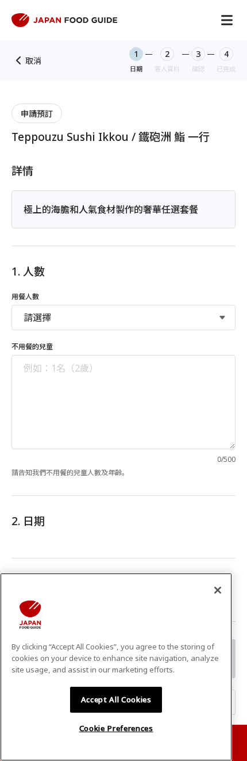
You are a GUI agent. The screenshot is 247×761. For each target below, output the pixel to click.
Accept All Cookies (116, 699)
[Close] (217, 590)
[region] (116, 667)
